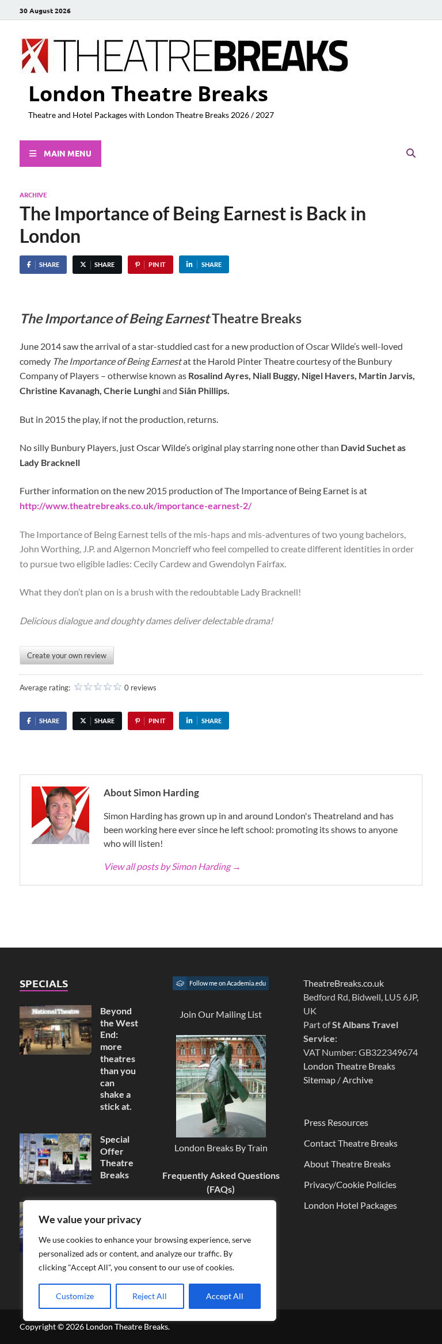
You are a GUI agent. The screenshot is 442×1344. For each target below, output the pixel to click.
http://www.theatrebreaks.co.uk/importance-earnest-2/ (136, 505)
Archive (33, 194)
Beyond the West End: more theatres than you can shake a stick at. (119, 1058)
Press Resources (336, 1122)
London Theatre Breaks (148, 93)
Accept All (224, 1296)
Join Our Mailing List (221, 1014)
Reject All (149, 1296)
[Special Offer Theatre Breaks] (56, 1140)
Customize (75, 1296)
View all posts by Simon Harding (172, 866)
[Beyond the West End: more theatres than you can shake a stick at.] (56, 1011)
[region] (149, 1260)
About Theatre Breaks (347, 1163)
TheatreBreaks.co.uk (343, 983)
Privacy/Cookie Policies (350, 1184)
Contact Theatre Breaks (351, 1142)
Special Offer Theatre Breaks (117, 1156)
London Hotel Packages (350, 1205)
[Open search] (411, 153)
